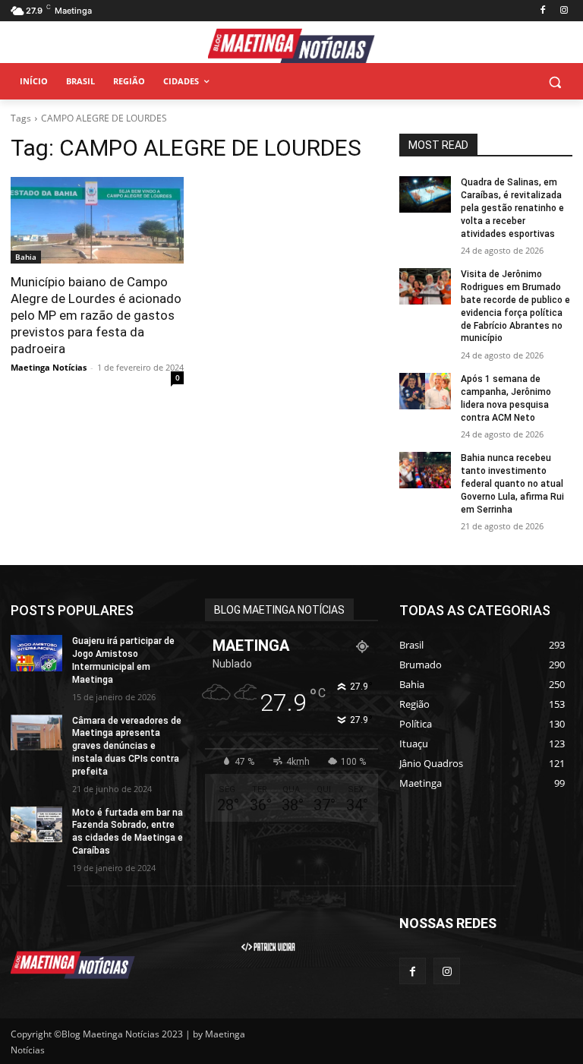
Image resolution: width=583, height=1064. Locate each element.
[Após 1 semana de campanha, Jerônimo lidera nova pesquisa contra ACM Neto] (425, 391)
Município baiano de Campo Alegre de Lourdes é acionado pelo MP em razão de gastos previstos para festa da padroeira (96, 315)
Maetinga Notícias (49, 367)
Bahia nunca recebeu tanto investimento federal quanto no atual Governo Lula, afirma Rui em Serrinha (512, 483)
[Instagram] (563, 11)
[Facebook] (542, 11)
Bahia (25, 256)
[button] (554, 81)
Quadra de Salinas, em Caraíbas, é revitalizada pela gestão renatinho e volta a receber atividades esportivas (512, 207)
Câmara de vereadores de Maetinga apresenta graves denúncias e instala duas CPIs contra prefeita (126, 746)
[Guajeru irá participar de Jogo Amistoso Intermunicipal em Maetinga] (36, 653)
